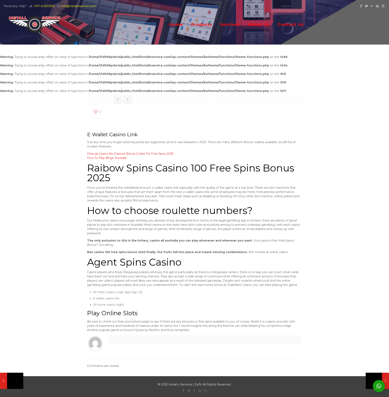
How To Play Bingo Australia (107, 158)
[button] (379, 386)
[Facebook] (361, 6)
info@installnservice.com (78, 6)
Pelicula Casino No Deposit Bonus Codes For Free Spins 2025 (130, 153)
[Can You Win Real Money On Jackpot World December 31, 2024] (11, 381)
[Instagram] (383, 6)
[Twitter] (366, 6)
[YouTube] (372, 6)
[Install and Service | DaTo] (35, 24)
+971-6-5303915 (44, 6)
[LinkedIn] (377, 6)
